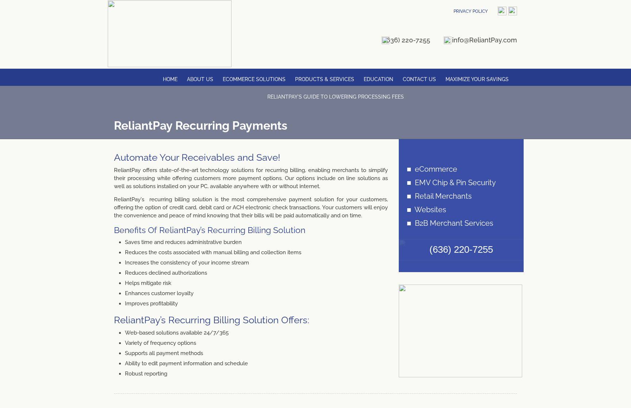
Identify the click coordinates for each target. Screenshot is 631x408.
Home (170, 79)
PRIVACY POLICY (471, 11)
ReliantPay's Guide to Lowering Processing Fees (335, 97)
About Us (200, 79)
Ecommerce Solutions (254, 79)
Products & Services (324, 79)
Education (378, 79)
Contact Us (419, 79)
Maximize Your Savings (477, 79)
